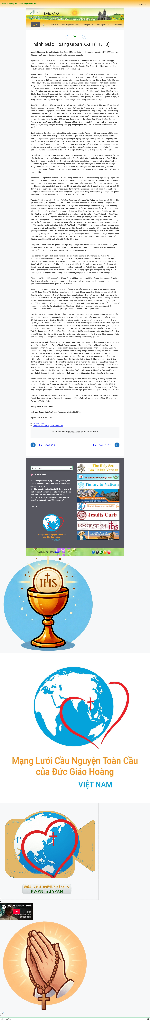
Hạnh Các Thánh (39, 423)
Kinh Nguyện (101, 25)
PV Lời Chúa (53, 25)
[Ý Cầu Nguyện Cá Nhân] (45, 1010)
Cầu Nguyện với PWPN (70, 25)
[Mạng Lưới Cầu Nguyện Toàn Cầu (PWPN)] (75, 802)
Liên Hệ (34, 506)
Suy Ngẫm (86, 25)
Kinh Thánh (118, 25)
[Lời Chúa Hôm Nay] (48, 652)
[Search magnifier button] (70, 468)
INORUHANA (51, 13)
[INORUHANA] (93, 552)
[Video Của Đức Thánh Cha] (50, 899)
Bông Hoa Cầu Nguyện (41, 426)
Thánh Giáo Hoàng (56, 426)
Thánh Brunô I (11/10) (102, 445)
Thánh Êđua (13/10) (47, 445)
